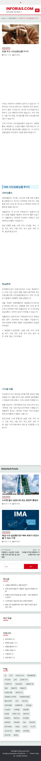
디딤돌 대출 (8, 692)
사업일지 (8, 654)
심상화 (7, 714)
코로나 (25, 726)
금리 (15, 679)
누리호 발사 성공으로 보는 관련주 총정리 (20, 500)
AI (5, 675)
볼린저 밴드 (8, 701)
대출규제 (14, 688)
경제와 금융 (9, 643)
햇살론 (16, 735)
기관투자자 (8, 684)
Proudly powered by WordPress (14, 753)
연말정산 (7, 718)
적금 (24, 722)
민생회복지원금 (25, 697)
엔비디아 (26, 714)
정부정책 (32, 722)
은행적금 (7, 722)
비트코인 (25, 701)
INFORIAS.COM (19, 8)
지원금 (17, 726)
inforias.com (20, 675)
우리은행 (26, 718)
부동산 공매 (9, 650)
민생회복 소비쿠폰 (10, 697)
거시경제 (7, 679)
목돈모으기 (19, 692)
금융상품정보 (6, 48)
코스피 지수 (8, 731)
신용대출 (26, 709)
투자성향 (26, 731)
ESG (11, 675)
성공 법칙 (8, 657)
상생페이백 (18, 705)
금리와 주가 (24, 679)
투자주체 (7, 735)
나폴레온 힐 (29, 684)
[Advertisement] (20, 79)
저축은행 (16, 722)
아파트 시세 (16, 714)
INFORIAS (17, 55)
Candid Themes (21, 756)
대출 (6, 688)
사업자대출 (8, 705)
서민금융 (28, 705)
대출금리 (23, 688)
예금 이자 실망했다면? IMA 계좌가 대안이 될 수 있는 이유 (20, 536)
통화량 (18, 731)
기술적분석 (18, 684)
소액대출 (16, 709)
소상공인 (7, 709)
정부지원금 (8, 726)
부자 (17, 701)
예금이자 (16, 718)
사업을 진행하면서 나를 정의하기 (16, 585)
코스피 (33, 726)
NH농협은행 (31, 675)
